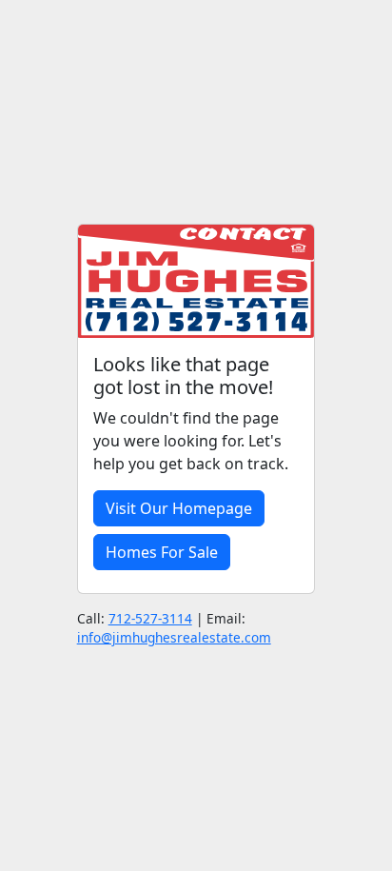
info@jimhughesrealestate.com (174, 637)
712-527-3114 (150, 618)
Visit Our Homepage (179, 508)
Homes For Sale (162, 552)
